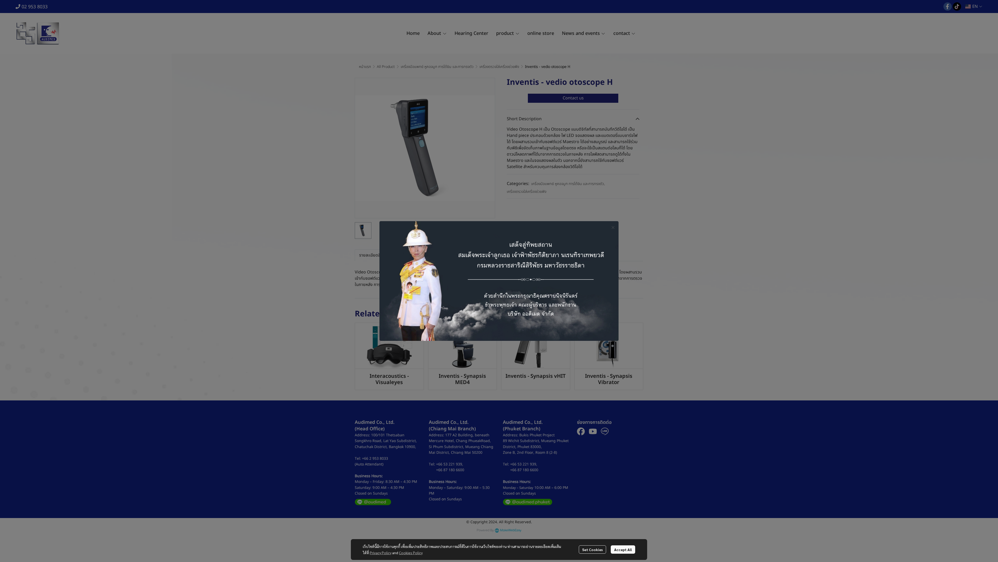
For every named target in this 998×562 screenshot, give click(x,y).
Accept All (623, 549)
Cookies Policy (411, 552)
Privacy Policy (380, 552)
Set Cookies (592, 549)
